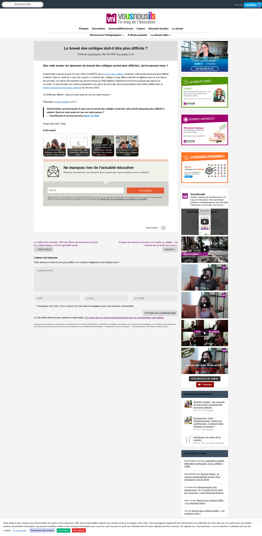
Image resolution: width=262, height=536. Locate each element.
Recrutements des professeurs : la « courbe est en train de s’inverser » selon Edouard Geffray (203, 490)
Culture (141, 28)
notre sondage (63, 101)
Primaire (84, 28)
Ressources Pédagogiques (105, 35)
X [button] (259, 521)
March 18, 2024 (91, 115)
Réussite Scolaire (158, 28)
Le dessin (177, 28)
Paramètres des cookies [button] (42, 530)
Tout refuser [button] (79, 530)
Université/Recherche (120, 28)
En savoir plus (204, 68)
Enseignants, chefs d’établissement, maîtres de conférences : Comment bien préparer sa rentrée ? (208, 422)
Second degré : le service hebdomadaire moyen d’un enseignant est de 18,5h (202, 477)
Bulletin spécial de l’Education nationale (62, 87)
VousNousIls (94, 54)
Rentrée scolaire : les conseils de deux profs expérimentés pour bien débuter (209, 405)
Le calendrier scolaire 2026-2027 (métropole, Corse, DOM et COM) (204, 464)
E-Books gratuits (137, 35)
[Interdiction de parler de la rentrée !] (188, 439)
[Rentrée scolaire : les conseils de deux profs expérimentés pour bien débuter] (188, 404)
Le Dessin (219, 443)
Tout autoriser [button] (63, 530)
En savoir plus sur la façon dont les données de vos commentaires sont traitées (124, 317)
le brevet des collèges (113, 74)
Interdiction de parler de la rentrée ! (207, 438)
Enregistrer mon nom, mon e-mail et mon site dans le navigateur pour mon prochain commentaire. (86, 306)
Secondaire (98, 28)
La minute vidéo (160, 35)
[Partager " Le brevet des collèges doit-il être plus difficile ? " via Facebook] (163, 228)
